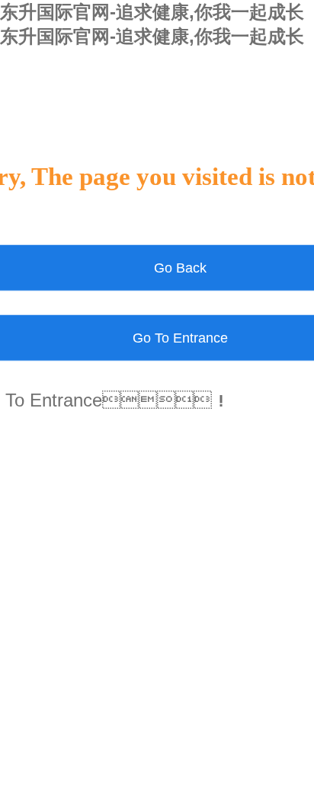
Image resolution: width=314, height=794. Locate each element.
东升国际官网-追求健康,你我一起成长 (152, 12)
